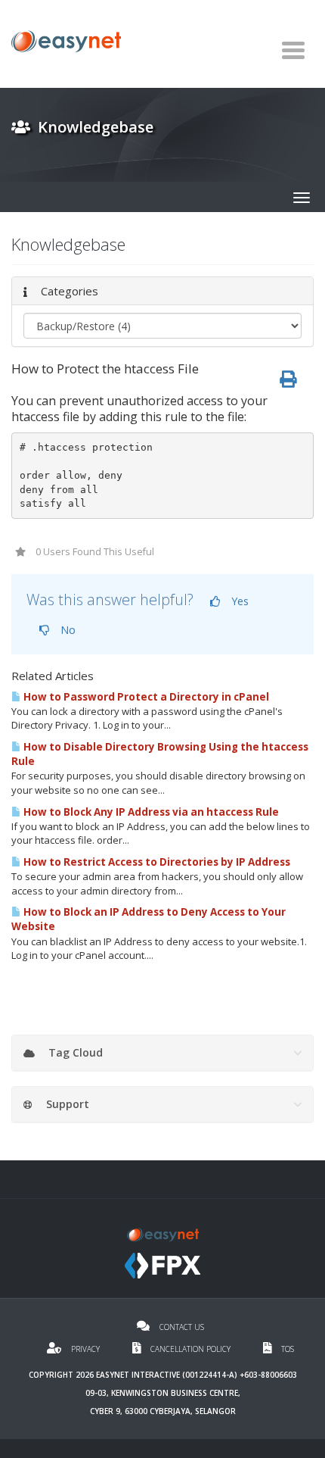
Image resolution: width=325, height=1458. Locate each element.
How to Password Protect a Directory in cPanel (145, 697)
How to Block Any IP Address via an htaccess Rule (150, 812)
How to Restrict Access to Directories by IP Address (155, 862)
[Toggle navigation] (293, 50)
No (66, 630)
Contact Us (180, 1327)
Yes (238, 601)
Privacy (85, 1349)
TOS (286, 1349)
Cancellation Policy (190, 1349)
